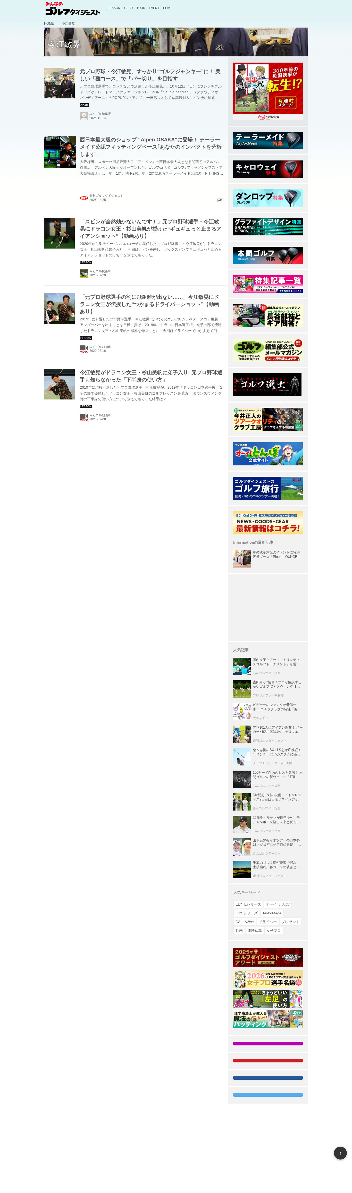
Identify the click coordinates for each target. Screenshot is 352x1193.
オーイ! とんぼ (277, 904)
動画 (239, 930)
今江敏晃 (64, 44)
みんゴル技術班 (100, 271)
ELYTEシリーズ (248, 904)
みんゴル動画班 (100, 347)
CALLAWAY (245, 922)
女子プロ (273, 930)
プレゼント (290, 922)
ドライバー (268, 922)
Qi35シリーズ (247, 913)
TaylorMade (271, 913)
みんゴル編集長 (100, 114)
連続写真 (254, 930)
